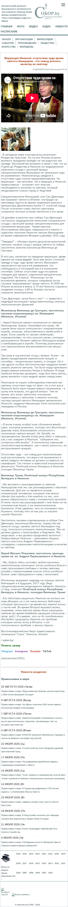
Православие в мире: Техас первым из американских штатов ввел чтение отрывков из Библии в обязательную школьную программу (33, 776)
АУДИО (46, 26)
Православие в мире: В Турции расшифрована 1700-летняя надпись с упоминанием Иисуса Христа (30, 790)
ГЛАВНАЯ (6, 26)
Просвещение (27, 43)
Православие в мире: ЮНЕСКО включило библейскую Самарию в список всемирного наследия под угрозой (33, 736)
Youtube (35, 651)
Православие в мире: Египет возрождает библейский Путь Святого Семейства (29, 830)
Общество (47, 43)
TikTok (47, 651)
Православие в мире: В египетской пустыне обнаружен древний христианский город (32, 750)
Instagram (21, 651)
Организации (24, 39)
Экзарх (6, 39)
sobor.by (8, 640)
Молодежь (27, 47)
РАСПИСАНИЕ (9, 31)
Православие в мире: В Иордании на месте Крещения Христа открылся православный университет (30, 844)
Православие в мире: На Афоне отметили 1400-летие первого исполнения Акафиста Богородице (31, 706)
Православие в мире (15, 678)
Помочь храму (10, 645)
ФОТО (20, 26)
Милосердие (45, 39)
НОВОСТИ (61, 26)
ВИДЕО (33, 26)
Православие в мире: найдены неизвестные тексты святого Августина (30, 803)
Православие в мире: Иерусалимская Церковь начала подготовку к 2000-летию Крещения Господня (33, 693)
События (8, 43)
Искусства (9, 47)
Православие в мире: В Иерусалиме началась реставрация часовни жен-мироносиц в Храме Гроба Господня (30, 817)
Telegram (7, 651)
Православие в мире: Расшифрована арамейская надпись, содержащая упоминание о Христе (29, 763)
